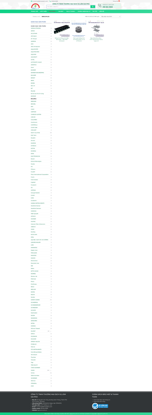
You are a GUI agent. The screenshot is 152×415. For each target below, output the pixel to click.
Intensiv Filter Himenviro (38, 224)
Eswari (33, 158)
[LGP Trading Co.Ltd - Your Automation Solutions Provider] (37, 6)
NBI (32, 265)
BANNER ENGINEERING (37, 72)
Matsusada (34, 252)
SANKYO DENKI (35, 299)
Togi (32, 362)
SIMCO (33, 333)
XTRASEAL (34, 383)
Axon (32, 67)
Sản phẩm (52, 11)
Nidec (32, 268)
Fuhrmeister (34, 179)
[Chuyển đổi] (51, 331)
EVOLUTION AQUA (36, 161)
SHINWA (33, 326)
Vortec (33, 373)
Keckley (33, 232)
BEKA (32, 80)
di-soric (33, 140)
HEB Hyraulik (34, 213)
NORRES (33, 273)
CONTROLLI (34, 125)
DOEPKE (33, 143)
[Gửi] (92, 6)
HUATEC (33, 221)
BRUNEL (33, 104)
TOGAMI (33, 360)
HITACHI (33, 216)
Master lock (34, 250)
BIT (32, 88)
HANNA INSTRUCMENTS (37, 203)
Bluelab (33, 91)
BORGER (33, 96)
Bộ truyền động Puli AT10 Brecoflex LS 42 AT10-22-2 (79, 39)
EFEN (32, 153)
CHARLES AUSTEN (36, 114)
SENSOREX (34, 320)
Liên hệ (101, 11)
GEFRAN (33, 190)
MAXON (33, 258)
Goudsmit (33, 200)
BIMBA (33, 83)
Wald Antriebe (35, 375)
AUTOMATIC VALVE (36, 62)
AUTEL (33, 59)
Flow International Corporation (40, 174)
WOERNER (34, 378)
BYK (32, 106)
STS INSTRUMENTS (36, 349)
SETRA (33, 323)
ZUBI (32, 386)
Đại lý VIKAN (70, 11)
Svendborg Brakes (36, 352)
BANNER (33, 70)
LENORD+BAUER (35, 242)
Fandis (33, 164)
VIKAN (32, 370)
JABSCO (33, 226)
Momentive (34, 260)
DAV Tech (33, 135)
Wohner (33, 380)
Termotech (34, 354)
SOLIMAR (33, 339)
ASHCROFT (34, 57)
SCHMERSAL (34, 302)
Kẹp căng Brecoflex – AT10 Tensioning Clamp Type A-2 (96, 39)
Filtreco (33, 169)
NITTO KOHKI (34, 271)
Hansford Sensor (35, 205)
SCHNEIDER (34, 307)
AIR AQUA (33, 36)
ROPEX (33, 292)
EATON (33, 148)
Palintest (33, 279)
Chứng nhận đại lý (84, 11)
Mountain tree (35, 263)
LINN (32, 245)
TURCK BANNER (35, 367)
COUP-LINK (34, 127)
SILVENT (61, 11)
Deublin (33, 138)
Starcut (33, 346)
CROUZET (33, 130)
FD (32, 166)
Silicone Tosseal (35, 328)
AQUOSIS (33, 54)
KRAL (32, 237)
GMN (32, 198)
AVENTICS (33, 64)
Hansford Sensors (36, 208)
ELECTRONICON (35, 156)
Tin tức (94, 11)
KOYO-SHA (34, 234)
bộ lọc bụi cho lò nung (37, 93)
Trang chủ (34, 11)
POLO (32, 281)
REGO (32, 286)
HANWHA (33, 211)
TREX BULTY (34, 365)
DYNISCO (33, 145)
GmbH (33, 195)
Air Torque (34, 38)
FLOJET (33, 171)
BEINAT (33, 78)
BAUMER (33, 75)
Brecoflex (33, 98)
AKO (32, 44)
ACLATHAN (34, 33)
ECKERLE (33, 151)
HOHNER (33, 219)
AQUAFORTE (34, 49)
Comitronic (34, 122)
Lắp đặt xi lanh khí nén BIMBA (39, 239)
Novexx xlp (34, 276)
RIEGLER (33, 289)
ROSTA (33, 294)
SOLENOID (34, 336)
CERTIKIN (33, 111)
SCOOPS (33, 310)
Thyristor (33, 357)
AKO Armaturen (35, 46)
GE (31, 187)
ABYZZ (33, 30)
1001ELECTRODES (36, 28)
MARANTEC (34, 247)
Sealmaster (34, 312)
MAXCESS (33, 255)
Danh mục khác (35, 132)
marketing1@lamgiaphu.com (44, 406)
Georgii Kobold (35, 192)
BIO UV (33, 85)
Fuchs (32, 177)
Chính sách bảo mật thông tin (101, 399)
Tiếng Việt (115, 1)
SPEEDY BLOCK (35, 341)
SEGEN (33, 315)
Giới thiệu (43, 11)
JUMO (32, 229)
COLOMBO (34, 119)
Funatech (33, 185)
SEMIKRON (34, 318)
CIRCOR (33, 117)
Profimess (34, 284)
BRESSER (33, 101)
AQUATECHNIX (35, 51)
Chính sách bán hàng (99, 401)
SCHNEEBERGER (35, 305)
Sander (33, 297)
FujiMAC (33, 182)
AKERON (33, 41)
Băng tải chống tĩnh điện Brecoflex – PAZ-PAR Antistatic (62, 39)
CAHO (32, 109)
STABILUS (33, 344)
